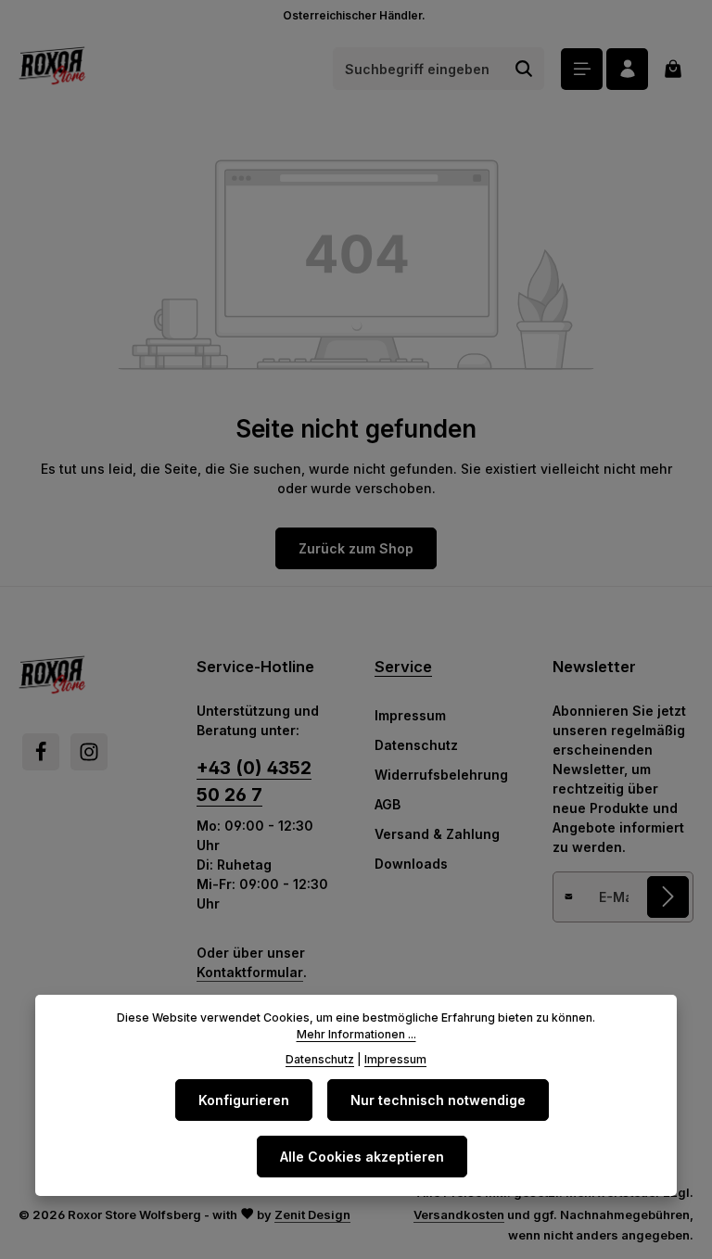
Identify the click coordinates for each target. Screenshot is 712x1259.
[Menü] (582, 69)
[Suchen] (524, 68)
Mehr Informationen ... (356, 1034)
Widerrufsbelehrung (441, 774)
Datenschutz (416, 745)
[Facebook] (40, 751)
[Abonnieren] (668, 897)
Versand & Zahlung (437, 834)
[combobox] (419, 68)
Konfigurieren (243, 1100)
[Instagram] (89, 751)
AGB (387, 804)
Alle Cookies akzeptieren (362, 1156)
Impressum (410, 715)
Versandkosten (458, 1214)
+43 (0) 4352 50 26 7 (254, 781)
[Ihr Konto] (627, 69)
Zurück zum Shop (356, 548)
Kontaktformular (250, 972)
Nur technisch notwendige (438, 1100)
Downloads (411, 863)
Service (403, 666)
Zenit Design (312, 1214)
